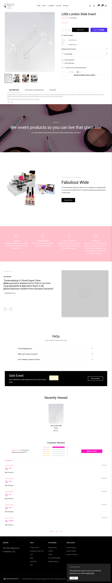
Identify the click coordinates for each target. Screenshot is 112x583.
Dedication (33, 561)
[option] (30, 42)
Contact (50, 551)
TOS (31, 565)
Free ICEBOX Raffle (54, 558)
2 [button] (53, 531)
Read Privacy (90, 573)
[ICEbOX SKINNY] (40, 542)
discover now (68, 200)
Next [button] (51, 43)
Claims (50, 554)
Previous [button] (9, 43)
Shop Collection (95, 378)
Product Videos (71, 551)
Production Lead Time (36, 551)
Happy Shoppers (53, 561)
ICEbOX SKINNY (50, 541)
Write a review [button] (92, 451)
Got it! (73, 578)
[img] (9, 465)
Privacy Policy (34, 547)
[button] (90, 6)
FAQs (31, 558)
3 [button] (56, 531)
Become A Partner (72, 554)
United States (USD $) (12, 579)
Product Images (71, 547)
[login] (94, 5)
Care (31, 554)
